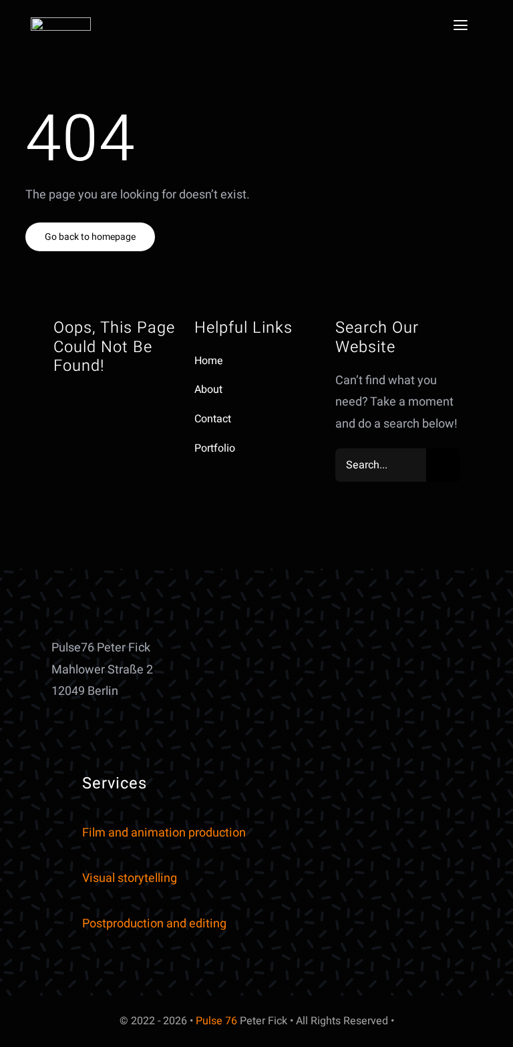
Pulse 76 (216, 1021)
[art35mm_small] (61, 23)
